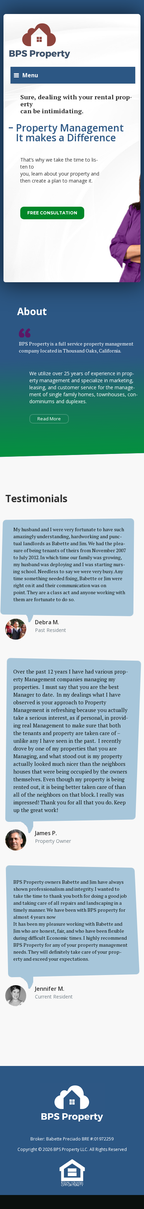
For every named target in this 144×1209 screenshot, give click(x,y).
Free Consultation (52, 212)
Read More (49, 418)
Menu (30, 75)
